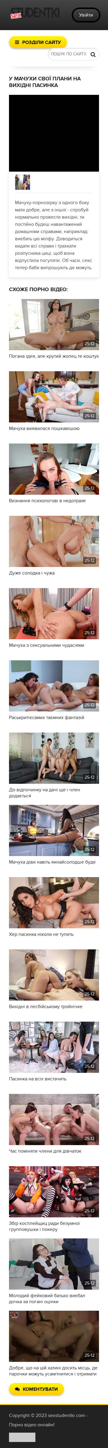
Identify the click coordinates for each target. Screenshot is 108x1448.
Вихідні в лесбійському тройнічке (45, 1007)
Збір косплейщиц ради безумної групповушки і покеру (44, 1226)
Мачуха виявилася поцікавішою (44, 428)
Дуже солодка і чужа (32, 573)
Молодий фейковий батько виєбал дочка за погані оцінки (47, 1299)
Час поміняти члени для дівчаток (45, 1151)
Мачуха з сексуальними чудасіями (46, 645)
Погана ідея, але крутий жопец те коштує (54, 356)
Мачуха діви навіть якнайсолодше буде (52, 862)
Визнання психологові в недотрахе (47, 501)
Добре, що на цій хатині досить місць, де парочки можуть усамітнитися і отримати (53, 1371)
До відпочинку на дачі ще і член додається (44, 793)
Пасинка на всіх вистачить (37, 1079)
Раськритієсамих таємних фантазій (46, 718)
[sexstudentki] (34, 15)
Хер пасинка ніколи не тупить (41, 934)
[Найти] (93, 54)
